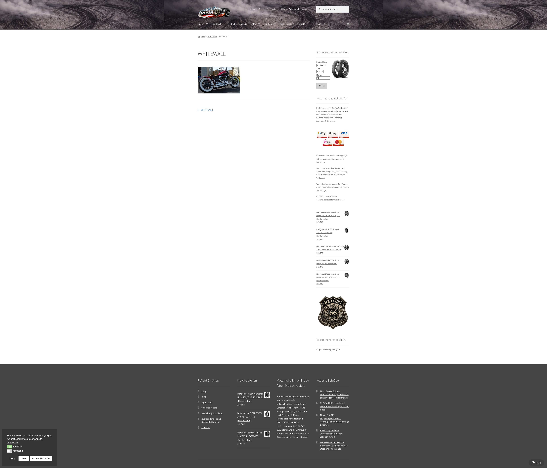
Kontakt (301, 23)
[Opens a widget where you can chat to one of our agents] (536, 463)
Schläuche (218, 23)
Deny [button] (12, 458)
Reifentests (286, 23)
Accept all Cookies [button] (41, 458)
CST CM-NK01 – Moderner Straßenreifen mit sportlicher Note (334, 406)
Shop (252, 9)
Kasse (282, 9)
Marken (268, 23)
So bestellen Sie (239, 23)
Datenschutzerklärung (298, 9)
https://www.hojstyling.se (328, 349)
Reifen (201, 23)
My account (206, 402)
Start (203, 36)
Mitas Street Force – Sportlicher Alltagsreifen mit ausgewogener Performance (334, 394)
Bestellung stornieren (212, 413)
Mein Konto (271, 9)
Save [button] (24, 458)
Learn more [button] (12, 442)
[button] (9, 446)
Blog (261, 9)
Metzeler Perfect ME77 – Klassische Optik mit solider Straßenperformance (333, 445)
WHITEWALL (212, 36)
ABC (254, 23)
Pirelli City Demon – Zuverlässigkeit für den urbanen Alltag (331, 433)
